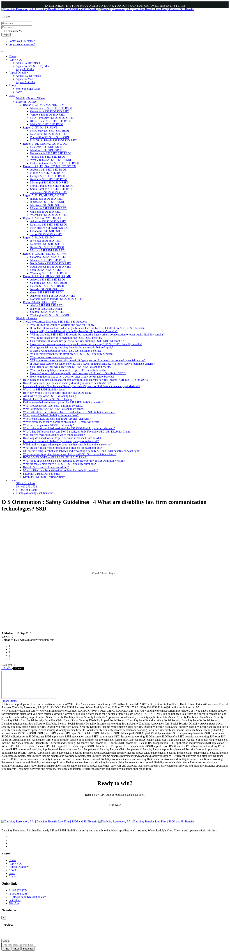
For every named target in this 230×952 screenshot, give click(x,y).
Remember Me (14, 31)
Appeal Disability (19, 866)
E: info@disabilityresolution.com (27, 896)
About (12, 869)
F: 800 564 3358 (18, 893)
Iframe (14, 700)
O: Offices (14, 900)
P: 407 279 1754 (18, 890)
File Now (14, 903)
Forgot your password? (22, 44)
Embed (5, 700)
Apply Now (15, 863)
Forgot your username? (22, 40)
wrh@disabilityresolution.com (37, 639)
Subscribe (28, 948)
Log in (6, 34)
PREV (6, 948)
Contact (13, 876)
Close (6, 941)
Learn (12, 873)
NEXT (16, 948)
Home (12, 860)
